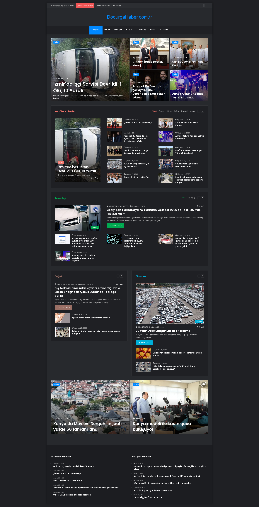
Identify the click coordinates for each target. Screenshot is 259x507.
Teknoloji (141, 30)
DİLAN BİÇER (143, 327)
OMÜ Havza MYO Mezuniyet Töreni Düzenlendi (188, 151)
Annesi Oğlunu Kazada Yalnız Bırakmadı (188, 95)
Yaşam (153, 30)
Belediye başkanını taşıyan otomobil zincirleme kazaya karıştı (189, 180)
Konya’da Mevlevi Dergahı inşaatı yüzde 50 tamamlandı (87, 426)
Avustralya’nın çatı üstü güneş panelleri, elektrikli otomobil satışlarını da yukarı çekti (187, 242)
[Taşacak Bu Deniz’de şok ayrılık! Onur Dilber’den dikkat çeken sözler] (114, 136)
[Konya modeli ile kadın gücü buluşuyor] (169, 407)
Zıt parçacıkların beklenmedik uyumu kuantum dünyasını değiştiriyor (133, 242)
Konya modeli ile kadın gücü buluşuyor (162, 426)
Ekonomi (118, 30)
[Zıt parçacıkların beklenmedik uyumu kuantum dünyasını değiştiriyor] (114, 239)
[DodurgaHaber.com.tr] (129, 17)
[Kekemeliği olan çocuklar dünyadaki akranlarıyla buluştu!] (62, 332)
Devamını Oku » (115, 225)
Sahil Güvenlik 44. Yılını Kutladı (186, 124)
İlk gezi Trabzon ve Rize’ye (136, 177)
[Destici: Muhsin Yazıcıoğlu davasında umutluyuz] (114, 151)
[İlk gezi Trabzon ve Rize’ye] (114, 178)
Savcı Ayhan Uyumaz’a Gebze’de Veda (186, 165)
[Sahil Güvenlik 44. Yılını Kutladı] (189, 53)
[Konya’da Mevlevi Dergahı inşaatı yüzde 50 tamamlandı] (90, 407)
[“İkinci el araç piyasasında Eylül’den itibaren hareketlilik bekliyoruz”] (143, 367)
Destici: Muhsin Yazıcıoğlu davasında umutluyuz (136, 151)
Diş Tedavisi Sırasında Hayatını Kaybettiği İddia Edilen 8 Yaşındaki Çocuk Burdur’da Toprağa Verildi (87, 292)
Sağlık (129, 30)
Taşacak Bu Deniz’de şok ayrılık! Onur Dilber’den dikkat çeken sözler (149, 91)
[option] (129, 69)
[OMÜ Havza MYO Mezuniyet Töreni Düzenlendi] (166, 151)
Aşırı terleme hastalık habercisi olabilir (91, 317)
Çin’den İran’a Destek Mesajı (138, 122)
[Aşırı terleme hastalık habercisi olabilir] (62, 318)
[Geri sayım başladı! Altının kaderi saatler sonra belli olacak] (143, 353)
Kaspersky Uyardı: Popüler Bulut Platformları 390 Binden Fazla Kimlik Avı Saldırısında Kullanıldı (85, 242)
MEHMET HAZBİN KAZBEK (119, 206)
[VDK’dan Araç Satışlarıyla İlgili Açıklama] (114, 164)
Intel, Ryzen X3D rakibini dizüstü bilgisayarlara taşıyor (83, 258)
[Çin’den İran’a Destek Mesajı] (149, 53)
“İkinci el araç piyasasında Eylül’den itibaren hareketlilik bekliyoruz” (174, 367)
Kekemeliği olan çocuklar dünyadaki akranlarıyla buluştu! (96, 332)
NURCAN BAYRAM (67, 175)
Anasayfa (96, 30)
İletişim (164, 30)
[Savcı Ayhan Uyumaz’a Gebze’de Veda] (166, 164)
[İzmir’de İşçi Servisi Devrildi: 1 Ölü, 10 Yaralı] (90, 69)
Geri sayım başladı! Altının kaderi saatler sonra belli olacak (178, 354)
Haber (107, 30)
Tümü (154, 111)
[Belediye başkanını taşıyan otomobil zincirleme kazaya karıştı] (166, 178)
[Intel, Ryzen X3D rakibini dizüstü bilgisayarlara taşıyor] (62, 256)
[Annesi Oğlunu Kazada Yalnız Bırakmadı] (189, 85)
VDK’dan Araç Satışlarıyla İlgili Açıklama (136, 165)
